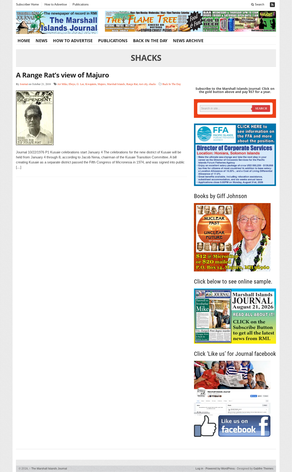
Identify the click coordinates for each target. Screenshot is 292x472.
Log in (199, 468)
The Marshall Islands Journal (48, 468)
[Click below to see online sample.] (235, 316)
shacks (152, 84)
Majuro (102, 84)
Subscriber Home (27, 4)
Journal (24, 84)
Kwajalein (90, 84)
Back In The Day (150, 40)
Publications (81, 4)
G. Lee (80, 84)
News (41, 40)
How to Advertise (55, 4)
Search (259, 4)
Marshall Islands (116, 84)
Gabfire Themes (263, 468)
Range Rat (132, 84)
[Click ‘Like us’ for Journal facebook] (235, 399)
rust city (143, 84)
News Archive (188, 40)
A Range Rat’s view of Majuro (62, 75)
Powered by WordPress (220, 468)
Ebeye (72, 84)
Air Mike (62, 84)
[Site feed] (273, 4)
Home (24, 40)
